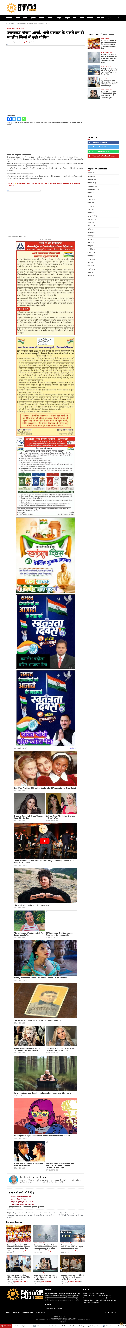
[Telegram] (19, 119)
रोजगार (41, 18)
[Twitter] (14, 119)
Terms (43, 1313)
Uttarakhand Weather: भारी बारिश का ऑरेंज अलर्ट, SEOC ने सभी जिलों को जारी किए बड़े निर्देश (72, 1233)
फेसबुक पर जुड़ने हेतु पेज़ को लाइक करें (22, 1202)
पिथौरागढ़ (18, 28)
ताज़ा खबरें (100, 18)
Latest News (16, 1313)
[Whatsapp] (24, 119)
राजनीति (90, 249)
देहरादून (13, 1242)
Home (8, 1313)
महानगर (90, 239)
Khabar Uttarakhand (29, 1213)
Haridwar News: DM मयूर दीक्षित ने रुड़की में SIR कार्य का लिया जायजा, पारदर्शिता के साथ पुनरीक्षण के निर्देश (72, 1263)
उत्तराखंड (9, 18)
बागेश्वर (90, 232)
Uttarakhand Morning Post (65, 1317)
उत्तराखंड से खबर (74, 1215)
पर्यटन (82, 18)
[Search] (118, 18)
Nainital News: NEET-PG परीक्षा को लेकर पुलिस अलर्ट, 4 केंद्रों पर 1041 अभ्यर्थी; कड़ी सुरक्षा (45, 1263)
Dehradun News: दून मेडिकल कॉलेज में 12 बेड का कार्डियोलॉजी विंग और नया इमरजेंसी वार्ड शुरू (18, 1263)
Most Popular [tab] (108, 34)
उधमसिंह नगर (91, 189)
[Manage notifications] (121, 1323)
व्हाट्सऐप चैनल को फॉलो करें (19, 1199)
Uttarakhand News (13, 1215)
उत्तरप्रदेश (90, 183)
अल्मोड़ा (90, 176)
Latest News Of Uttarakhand (44, 1213)
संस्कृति (67, 18)
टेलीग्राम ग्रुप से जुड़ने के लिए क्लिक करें (22, 1204)
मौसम (18, 18)
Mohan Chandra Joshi (21, 42)
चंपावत (13, 28)
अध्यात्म (90, 173)
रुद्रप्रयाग (90, 256)
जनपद (50, 18)
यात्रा (89, 246)
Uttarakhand (57, 1213)
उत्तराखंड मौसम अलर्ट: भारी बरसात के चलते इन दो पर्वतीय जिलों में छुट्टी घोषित (52, 1215)
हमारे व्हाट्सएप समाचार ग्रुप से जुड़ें (21, 1196)
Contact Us (25, 1313)
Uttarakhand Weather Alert (26, 1215)
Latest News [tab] (94, 34)
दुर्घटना (33, 18)
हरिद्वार (66, 1272)
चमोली (89, 203)
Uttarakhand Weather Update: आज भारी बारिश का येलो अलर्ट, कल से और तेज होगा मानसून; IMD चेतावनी (45, 1233)
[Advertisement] (45, 101)
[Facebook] (9, 119)
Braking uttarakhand (17, 1213)
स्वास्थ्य (17, 1272)
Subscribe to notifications (53, 1309)
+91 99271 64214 (95, 1296)
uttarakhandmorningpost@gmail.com (101, 1298)
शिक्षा (44, 1272)
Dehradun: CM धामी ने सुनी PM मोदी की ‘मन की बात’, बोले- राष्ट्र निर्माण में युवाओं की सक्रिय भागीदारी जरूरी (18, 1233)
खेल (74, 18)
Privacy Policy (35, 1313)
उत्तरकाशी (90, 179)
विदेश (89, 262)
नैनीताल (40, 1272)
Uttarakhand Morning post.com (70, 1213)
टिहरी (89, 209)
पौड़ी (89, 229)
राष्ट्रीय (59, 18)
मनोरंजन (90, 18)
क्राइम (25, 18)
